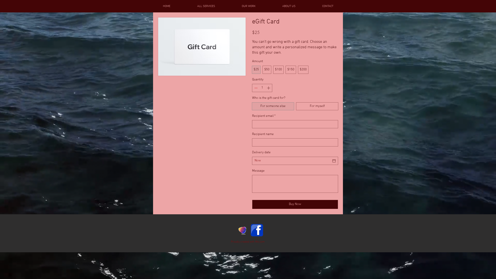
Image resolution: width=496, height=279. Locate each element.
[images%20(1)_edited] (242, 230)
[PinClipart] (257, 230)
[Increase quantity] (269, 88)
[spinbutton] (262, 88)
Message (258, 171)
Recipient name (263, 134)
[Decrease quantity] (255, 88)
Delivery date (261, 152)
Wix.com (260, 242)
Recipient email (264, 116)
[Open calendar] (334, 160)
